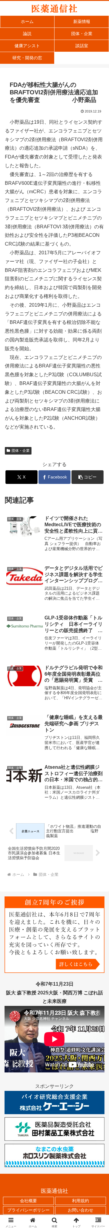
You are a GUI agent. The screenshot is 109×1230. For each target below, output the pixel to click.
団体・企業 (21, 451)
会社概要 (28, 1200)
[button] (87, 477)
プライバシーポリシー (28, 1210)
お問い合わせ (80, 1210)
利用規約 (80, 1200)
